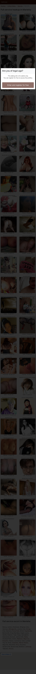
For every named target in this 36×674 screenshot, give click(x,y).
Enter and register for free (18, 85)
